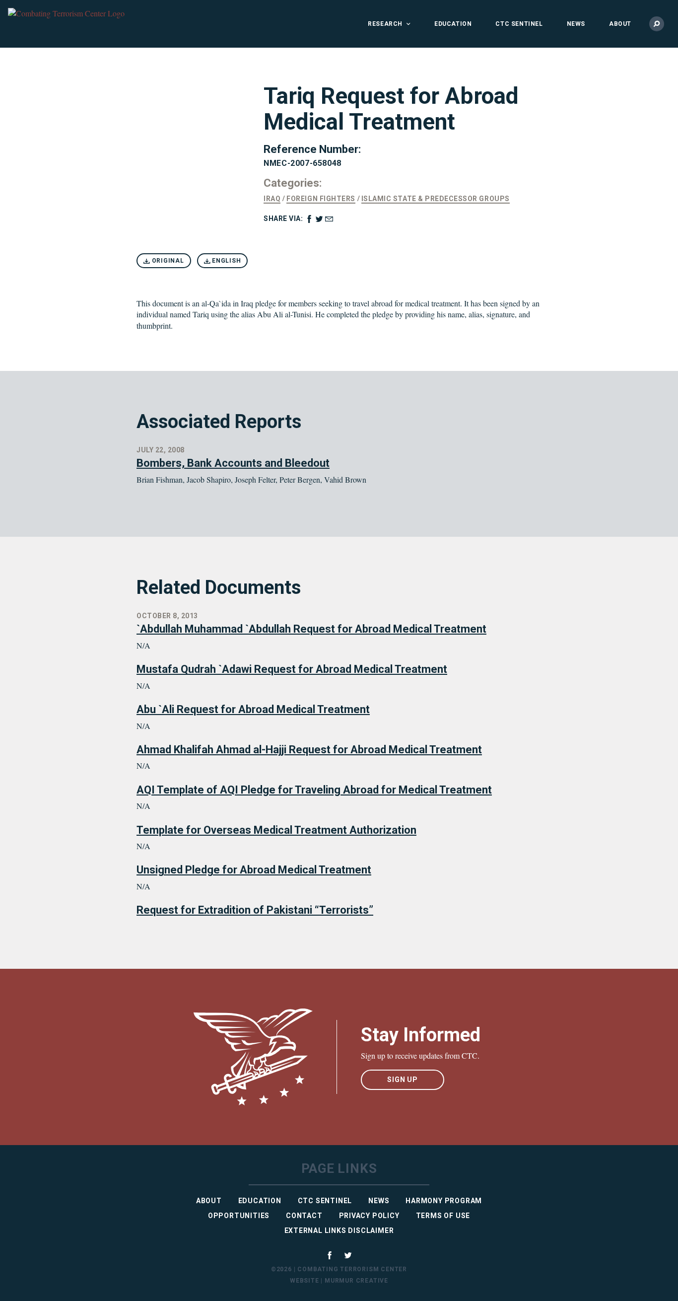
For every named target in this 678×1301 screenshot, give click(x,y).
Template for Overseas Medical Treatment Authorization (276, 830)
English (225, 260)
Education (453, 23)
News (576, 23)
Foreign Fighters (320, 199)
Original (167, 260)
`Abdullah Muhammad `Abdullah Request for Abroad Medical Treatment (311, 629)
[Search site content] (656, 23)
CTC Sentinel (518, 23)
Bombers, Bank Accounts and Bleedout (233, 463)
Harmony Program (444, 1201)
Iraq (272, 199)
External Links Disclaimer (339, 1230)
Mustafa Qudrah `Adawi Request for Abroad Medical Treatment (291, 669)
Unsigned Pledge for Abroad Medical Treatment (253, 870)
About (620, 23)
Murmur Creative (356, 1280)
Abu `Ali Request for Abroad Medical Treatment (253, 709)
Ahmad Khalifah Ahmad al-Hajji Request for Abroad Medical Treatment (309, 749)
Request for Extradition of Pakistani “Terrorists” (254, 910)
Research (385, 23)
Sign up (402, 1080)
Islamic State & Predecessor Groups (435, 199)
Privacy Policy (369, 1216)
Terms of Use (443, 1216)
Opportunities (239, 1216)
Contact (304, 1216)
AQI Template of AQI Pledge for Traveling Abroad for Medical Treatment (314, 790)
